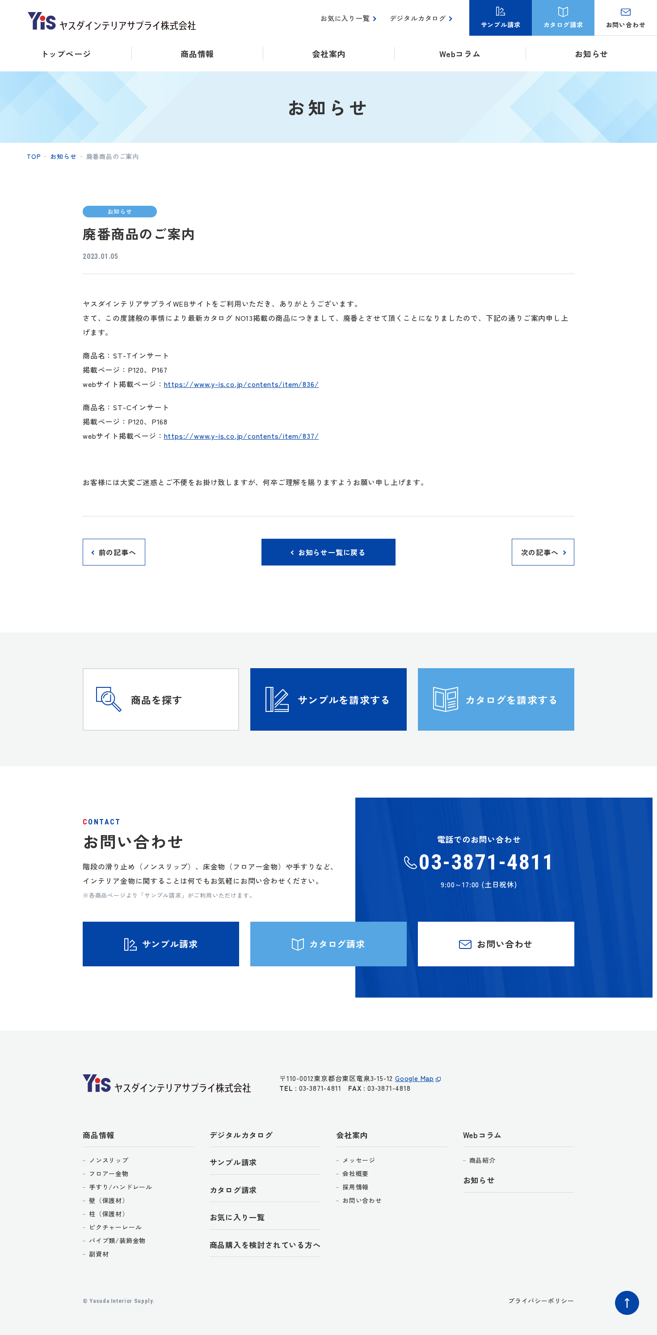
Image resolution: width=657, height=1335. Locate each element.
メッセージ (358, 1160)
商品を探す (157, 699)
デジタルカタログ (418, 18)
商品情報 (98, 1134)
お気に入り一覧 (345, 18)
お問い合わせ (362, 1200)
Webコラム (482, 1134)
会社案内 (352, 1134)
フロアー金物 (109, 1173)
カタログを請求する (511, 699)
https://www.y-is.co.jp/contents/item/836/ (241, 383)
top (34, 156)
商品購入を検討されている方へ (265, 1244)
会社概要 (355, 1173)
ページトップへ (627, 1303)
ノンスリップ (109, 1160)
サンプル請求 (233, 1162)
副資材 (99, 1253)
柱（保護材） (109, 1213)
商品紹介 (482, 1160)
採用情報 (355, 1186)
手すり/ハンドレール (120, 1186)
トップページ (66, 53)
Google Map (414, 1078)
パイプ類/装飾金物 (117, 1240)
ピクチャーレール (115, 1227)
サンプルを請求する (344, 699)
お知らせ (591, 53)
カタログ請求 (233, 1189)
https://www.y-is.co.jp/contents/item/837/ (241, 435)
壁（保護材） (109, 1200)
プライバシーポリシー (541, 1300)
